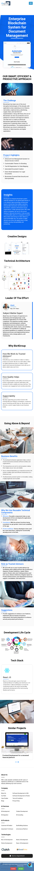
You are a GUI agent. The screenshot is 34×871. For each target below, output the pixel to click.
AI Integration (4, 815)
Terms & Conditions (18, 798)
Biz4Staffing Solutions (22, 825)
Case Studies (4, 798)
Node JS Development (22, 839)
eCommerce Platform (22, 829)
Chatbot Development (22, 811)
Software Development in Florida (21, 795)
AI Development (5, 811)
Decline (13, 868)
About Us (3, 793)
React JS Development (22, 843)
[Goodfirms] (21, 849)
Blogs (2, 801)
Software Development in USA (20, 793)
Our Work (3, 795)
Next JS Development (7, 839)
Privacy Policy (16, 801)
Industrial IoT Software (7, 829)
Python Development (6, 843)
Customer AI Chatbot (6, 825)
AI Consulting (19, 815)
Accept (21, 868)
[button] (15, 762)
